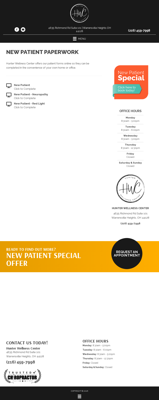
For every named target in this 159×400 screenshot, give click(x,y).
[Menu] (79, 396)
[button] (126, 253)
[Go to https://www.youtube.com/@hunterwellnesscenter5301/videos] (23, 30)
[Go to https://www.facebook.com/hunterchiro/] (16, 30)
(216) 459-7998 (139, 30)
